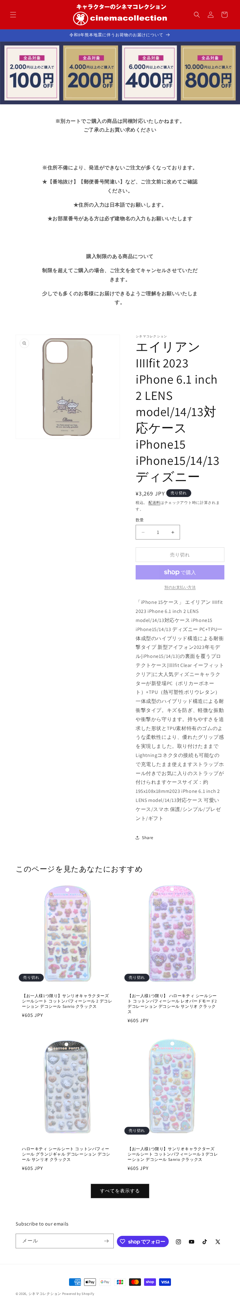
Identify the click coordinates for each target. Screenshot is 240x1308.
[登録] (106, 1241)
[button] (13, 15)
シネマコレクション (44, 1293)
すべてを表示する (120, 1191)
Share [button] (147, 837)
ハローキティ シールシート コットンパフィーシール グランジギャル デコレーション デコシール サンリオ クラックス (66, 1154)
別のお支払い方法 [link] (180, 587)
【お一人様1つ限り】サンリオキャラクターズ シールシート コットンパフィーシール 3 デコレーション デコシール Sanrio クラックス (173, 1154)
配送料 (154, 502)
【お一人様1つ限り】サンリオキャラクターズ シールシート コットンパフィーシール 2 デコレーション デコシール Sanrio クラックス (67, 1001)
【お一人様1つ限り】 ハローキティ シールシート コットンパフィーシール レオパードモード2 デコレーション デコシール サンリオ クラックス (172, 1003)
